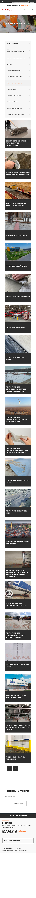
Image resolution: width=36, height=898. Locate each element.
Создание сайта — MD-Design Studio (14, 850)
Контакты (7, 823)
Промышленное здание (14, 83)
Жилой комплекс (12, 44)
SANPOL (7, 9)
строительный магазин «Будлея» (23, 2)
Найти (28, 9)
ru (32, 9)
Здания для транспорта (14, 108)
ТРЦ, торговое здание (14, 95)
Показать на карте (12, 841)
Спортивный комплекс (14, 70)
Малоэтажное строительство (16, 58)
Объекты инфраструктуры (15, 114)
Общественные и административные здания (15, 50)
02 (11, 775)
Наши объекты (11, 89)
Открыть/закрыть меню (24, 9)
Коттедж (9, 64)
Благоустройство (12, 102)
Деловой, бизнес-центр (14, 77)
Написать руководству (9, 833)
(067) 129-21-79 (17, 5)
